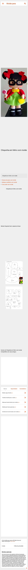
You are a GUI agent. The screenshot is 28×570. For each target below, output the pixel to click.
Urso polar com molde (7, 184)
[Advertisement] (14, 22)
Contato (3, 546)
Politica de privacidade (18, 546)
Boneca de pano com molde (9, 180)
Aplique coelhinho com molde (9, 182)
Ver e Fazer (12, 541)
